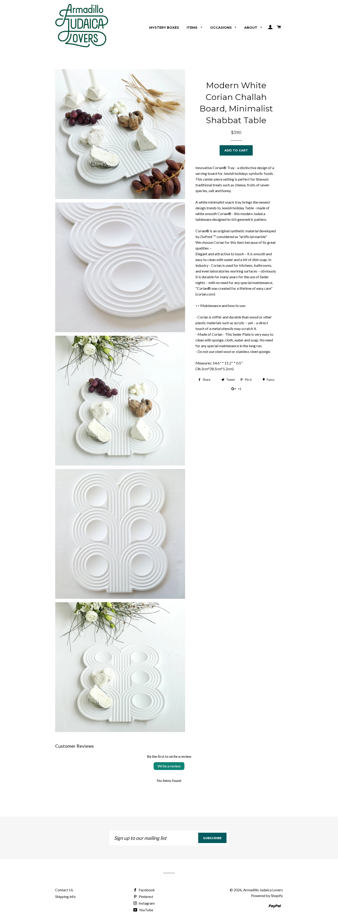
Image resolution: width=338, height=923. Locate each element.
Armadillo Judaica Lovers (263, 890)
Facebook (146, 890)
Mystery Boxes (164, 28)
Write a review (169, 766)
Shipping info (65, 896)
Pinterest (145, 896)
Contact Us (64, 890)
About (251, 28)
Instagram (146, 903)
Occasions (221, 28)
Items (192, 28)
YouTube (145, 910)
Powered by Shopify (267, 895)
